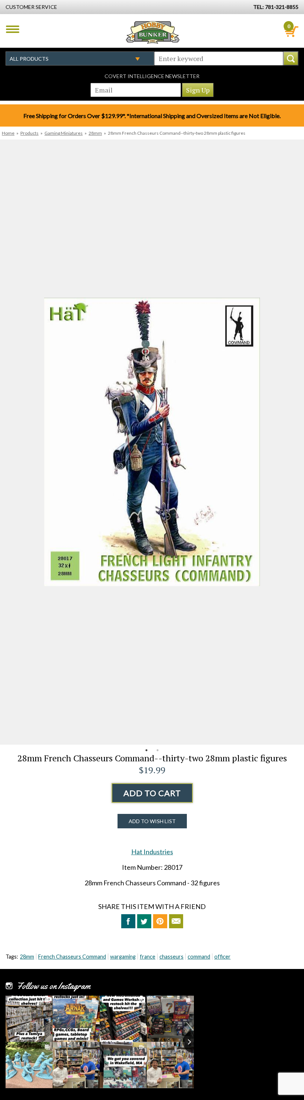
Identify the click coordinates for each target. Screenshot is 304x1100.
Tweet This (144, 921)
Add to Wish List (152, 821)
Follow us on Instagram (53, 986)
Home (8, 133)
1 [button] (146, 750)
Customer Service (31, 7)
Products (29, 133)
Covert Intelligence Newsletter (152, 76)
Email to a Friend (176, 921)
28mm (95, 133)
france (147, 956)
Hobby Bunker (152, 32)
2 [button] (157, 750)
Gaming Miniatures (63, 133)
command (199, 956)
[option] (152, 442)
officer (222, 956)
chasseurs (171, 956)
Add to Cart (152, 793)
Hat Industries (152, 852)
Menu (13, 29)
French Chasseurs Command (72, 956)
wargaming (123, 956)
